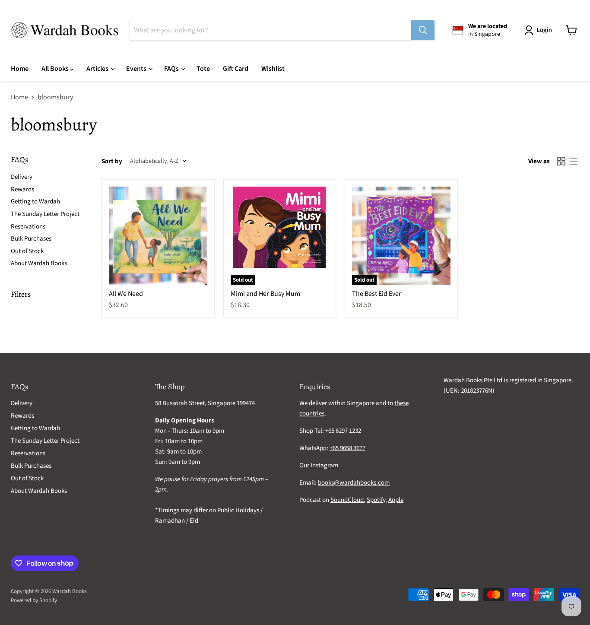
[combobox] (270, 30)
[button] (539, 30)
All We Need (126, 293)
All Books (55, 68)
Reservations (28, 226)
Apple (395, 499)
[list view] (573, 161)
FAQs (172, 68)
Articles (98, 68)
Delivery (21, 176)
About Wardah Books (39, 263)
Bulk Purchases (31, 238)
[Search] (423, 30)
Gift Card (235, 68)
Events (137, 68)
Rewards (22, 189)
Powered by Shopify (34, 600)
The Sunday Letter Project (45, 214)
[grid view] (561, 161)
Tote (203, 68)
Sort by (112, 161)
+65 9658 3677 (347, 448)
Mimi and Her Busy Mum (265, 293)
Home (20, 68)
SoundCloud (347, 499)
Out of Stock (27, 251)
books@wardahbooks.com (354, 482)
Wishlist (273, 68)
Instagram (324, 465)
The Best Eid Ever (376, 293)
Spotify (376, 499)
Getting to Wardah (35, 201)
